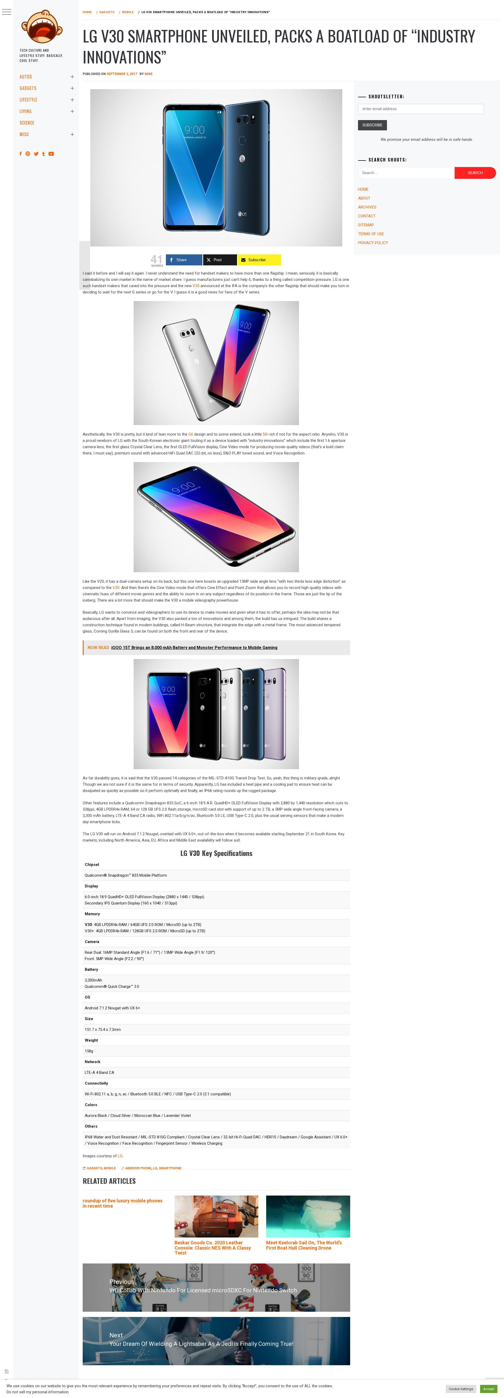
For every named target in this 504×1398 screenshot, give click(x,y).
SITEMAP (366, 225)
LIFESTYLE (28, 100)
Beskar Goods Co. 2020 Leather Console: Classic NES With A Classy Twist (213, 1248)
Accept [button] (488, 1389)
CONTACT (367, 216)
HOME (363, 189)
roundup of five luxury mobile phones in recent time (122, 1203)
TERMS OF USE (371, 234)
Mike (149, 74)
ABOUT (364, 198)
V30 (196, 285)
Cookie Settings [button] (461, 1389)
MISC (24, 134)
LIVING (26, 111)
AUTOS (26, 76)
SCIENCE (27, 123)
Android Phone (138, 1168)
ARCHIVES (367, 207)
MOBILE (110, 1168)
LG (120, 1156)
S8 (265, 434)
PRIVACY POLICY (373, 242)
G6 (190, 434)
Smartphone (170, 1168)
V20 (116, 587)
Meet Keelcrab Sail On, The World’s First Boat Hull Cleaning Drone (304, 1245)
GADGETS (28, 88)
